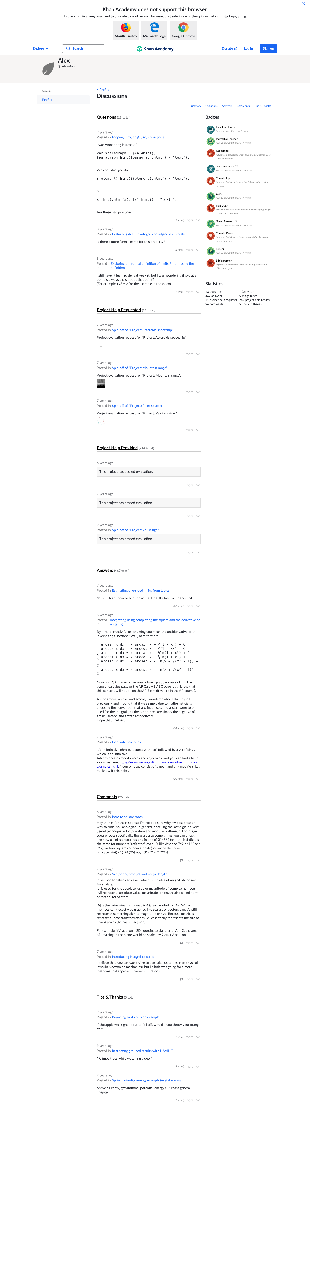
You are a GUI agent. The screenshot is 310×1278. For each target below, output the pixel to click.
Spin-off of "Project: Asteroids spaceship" (142, 330)
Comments (243, 106)
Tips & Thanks (262, 106)
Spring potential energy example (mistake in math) (148, 1080)
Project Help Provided (117, 448)
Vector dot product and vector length (139, 874)
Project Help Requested (119, 310)
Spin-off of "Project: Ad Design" (135, 530)
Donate (227, 48)
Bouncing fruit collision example (135, 1017)
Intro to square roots (127, 817)
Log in (248, 48)
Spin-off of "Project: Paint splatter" (138, 406)
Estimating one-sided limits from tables (141, 590)
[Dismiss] (303, 3)
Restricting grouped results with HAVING (142, 1051)
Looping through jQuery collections (138, 137)
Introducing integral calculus (133, 956)
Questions (211, 106)
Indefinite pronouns (126, 742)
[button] (48, 68)
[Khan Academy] (155, 48)
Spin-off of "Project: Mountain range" (139, 368)
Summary (195, 106)
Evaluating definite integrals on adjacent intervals (148, 234)
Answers (227, 106)
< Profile (103, 89)
